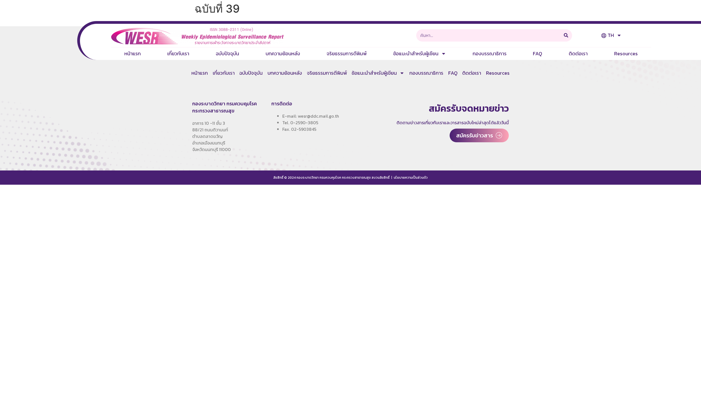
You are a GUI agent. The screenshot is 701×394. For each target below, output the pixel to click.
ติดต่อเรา (578, 53)
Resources (626, 53)
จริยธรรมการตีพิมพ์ (347, 53)
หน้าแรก (132, 53)
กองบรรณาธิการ (490, 53)
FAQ (537, 53)
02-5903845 (303, 129)
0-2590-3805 (304, 122)
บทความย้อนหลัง (283, 53)
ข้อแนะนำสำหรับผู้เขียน (415, 53)
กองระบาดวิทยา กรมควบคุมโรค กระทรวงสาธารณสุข (224, 107)
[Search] (566, 35)
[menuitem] (611, 35)
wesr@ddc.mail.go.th (318, 116)
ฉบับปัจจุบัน (227, 53)
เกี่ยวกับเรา (178, 53)
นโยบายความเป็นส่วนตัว (411, 177)
